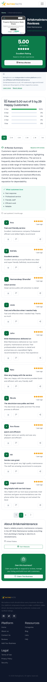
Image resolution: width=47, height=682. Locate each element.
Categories (29, 627)
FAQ (26, 639)
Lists (27, 635)
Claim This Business (25, 576)
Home (3, 13)
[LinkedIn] (14, 616)
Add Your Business (8, 643)
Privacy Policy (6, 659)
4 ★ (19, 138)
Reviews (4, 639)
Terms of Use (6, 655)
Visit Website (24, 547)
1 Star (6, 123)
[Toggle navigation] (42, 3)
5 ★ (11, 138)
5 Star (6, 109)
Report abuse (17, 88)
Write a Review (24, 63)
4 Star (6, 113)
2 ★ (34, 138)
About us (5, 631)
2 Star (6, 120)
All (4, 138)
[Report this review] (16, 239)
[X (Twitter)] (9, 616)
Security (4, 663)
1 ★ (42, 138)
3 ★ (27, 138)
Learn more (7, 88)
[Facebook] (3, 616)
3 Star (6, 116)
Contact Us (5, 635)
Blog (26, 631)
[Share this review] (40, 239)
